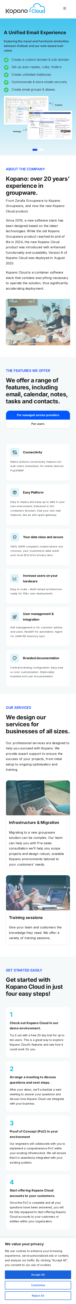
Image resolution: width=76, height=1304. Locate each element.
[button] (35, 150)
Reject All (38, 1295)
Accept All (38, 1274)
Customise (38, 1285)
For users (37, 423)
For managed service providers (38, 415)
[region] (38, 1271)
